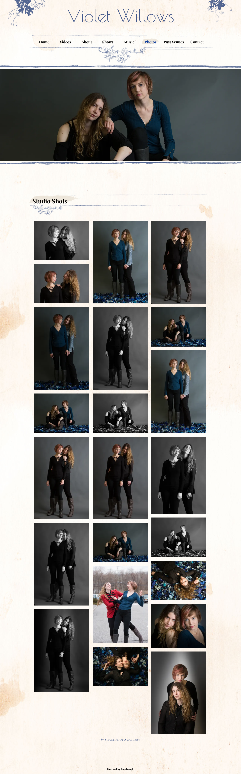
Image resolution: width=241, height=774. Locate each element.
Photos (150, 41)
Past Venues (174, 41)
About (87, 41)
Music (129, 41)
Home (44, 41)
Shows (108, 41)
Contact (197, 41)
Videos (65, 41)
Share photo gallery (122, 739)
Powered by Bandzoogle (120, 769)
